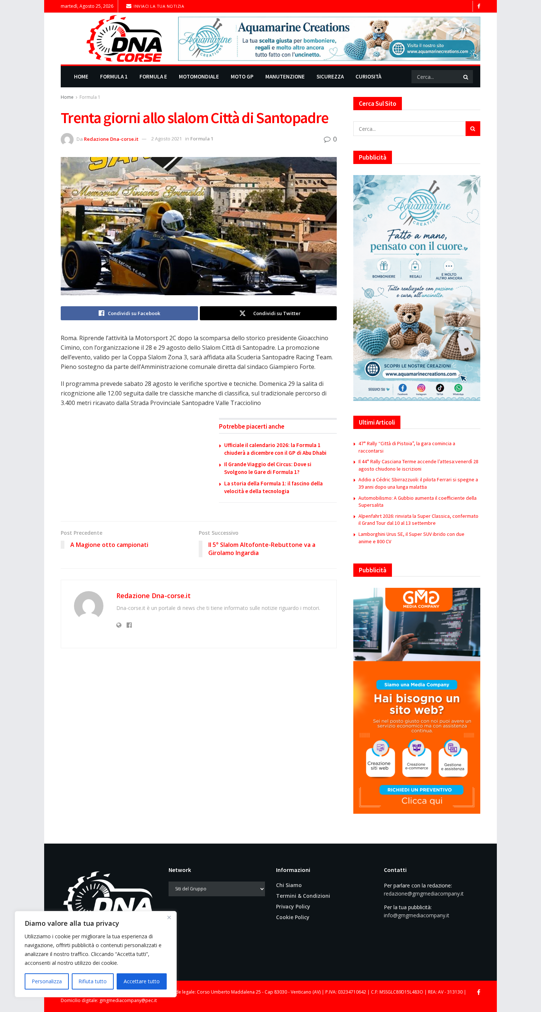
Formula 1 (114, 76)
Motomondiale (199, 76)
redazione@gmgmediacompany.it (424, 893)
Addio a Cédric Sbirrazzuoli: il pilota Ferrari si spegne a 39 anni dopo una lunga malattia (418, 483)
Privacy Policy (293, 906)
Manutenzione (285, 76)
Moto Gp (242, 76)
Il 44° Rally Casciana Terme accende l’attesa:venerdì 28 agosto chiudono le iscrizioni (418, 465)
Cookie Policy (293, 917)
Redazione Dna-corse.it (111, 138)
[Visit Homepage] (114, 38)
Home (81, 76)
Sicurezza (330, 76)
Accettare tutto (142, 981)
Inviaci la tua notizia (158, 6)
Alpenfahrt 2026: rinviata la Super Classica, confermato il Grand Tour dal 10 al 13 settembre (418, 520)
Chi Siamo (289, 885)
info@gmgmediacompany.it (416, 915)
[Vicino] (169, 917)
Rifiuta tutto (92, 981)
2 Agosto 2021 (166, 138)
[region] (96, 954)
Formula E (153, 76)
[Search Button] (466, 76)
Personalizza (47, 981)
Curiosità (368, 76)
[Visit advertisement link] (329, 38)
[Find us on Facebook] (478, 6)
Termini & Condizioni (303, 895)
